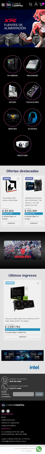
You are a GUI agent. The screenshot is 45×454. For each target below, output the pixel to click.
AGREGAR (13, 223)
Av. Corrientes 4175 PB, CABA (12, 432)
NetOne (26, 451)
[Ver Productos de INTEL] (25, 367)
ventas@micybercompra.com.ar (13, 441)
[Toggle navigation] (3, 5)
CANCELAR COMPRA (8, 426)
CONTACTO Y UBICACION (10, 423)
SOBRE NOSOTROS (8, 420)
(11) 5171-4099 (15, 388)
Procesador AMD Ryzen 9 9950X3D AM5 (25, 319)
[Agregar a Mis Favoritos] (20, 179)
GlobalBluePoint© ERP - (26, 449)
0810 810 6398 (15, 381)
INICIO (3, 417)
